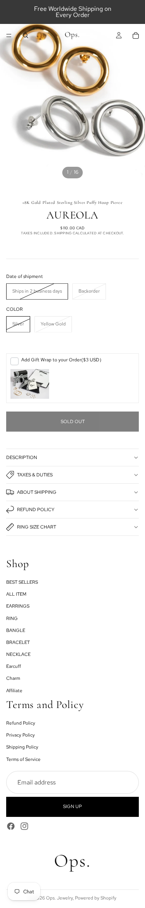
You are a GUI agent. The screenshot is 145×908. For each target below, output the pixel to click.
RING (12, 618)
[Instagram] (24, 825)
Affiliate (14, 690)
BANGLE (15, 630)
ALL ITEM (16, 594)
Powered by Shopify (95, 898)
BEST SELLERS (22, 582)
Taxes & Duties (35, 475)
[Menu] (9, 35)
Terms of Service (23, 759)
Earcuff (13, 666)
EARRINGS (17, 606)
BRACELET (18, 642)
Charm (13, 678)
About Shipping (36, 492)
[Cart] (135, 35)
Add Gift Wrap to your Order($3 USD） (62, 360)
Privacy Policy (20, 735)
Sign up (72, 806)
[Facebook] (10, 825)
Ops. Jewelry (59, 898)
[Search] (25, 35)
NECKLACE (18, 654)
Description (21, 457)
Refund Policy (36, 510)
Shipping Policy (22, 747)
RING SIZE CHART (36, 527)
